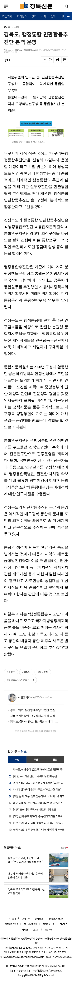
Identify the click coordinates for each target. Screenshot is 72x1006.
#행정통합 (43, 672)
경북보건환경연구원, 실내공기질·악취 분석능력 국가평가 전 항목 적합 (34, 715)
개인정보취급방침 (56, 918)
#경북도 (11, 672)
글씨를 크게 (50, 60)
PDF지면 (63, 924)
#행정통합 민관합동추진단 (20, 679)
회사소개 (12, 918)
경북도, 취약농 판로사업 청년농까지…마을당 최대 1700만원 (34, 721)
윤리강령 (39, 918)
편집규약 (25, 918)
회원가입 (48, 929)
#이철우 (26, 672)
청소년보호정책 (30, 924)
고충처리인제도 (11, 924)
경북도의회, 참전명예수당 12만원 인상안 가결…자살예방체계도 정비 (34, 710)
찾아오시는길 (48, 924)
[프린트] (57, 60)
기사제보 (24, 929)
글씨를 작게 (44, 60)
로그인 (1, 10)
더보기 (63, 847)
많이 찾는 (17, 751)
